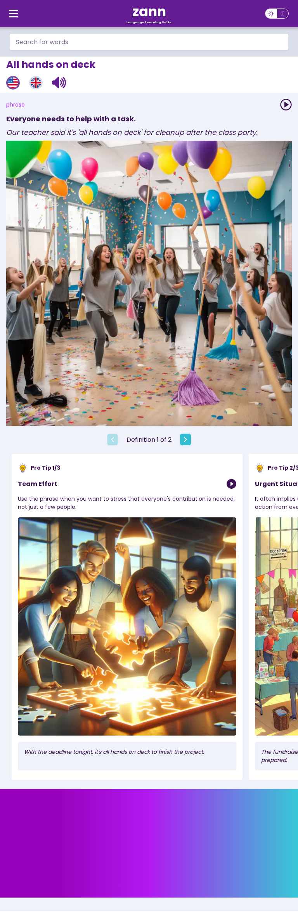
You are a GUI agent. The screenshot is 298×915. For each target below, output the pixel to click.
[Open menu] (13, 13)
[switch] (277, 14)
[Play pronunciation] (286, 104)
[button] (59, 82)
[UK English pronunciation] (36, 83)
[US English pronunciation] (13, 83)
